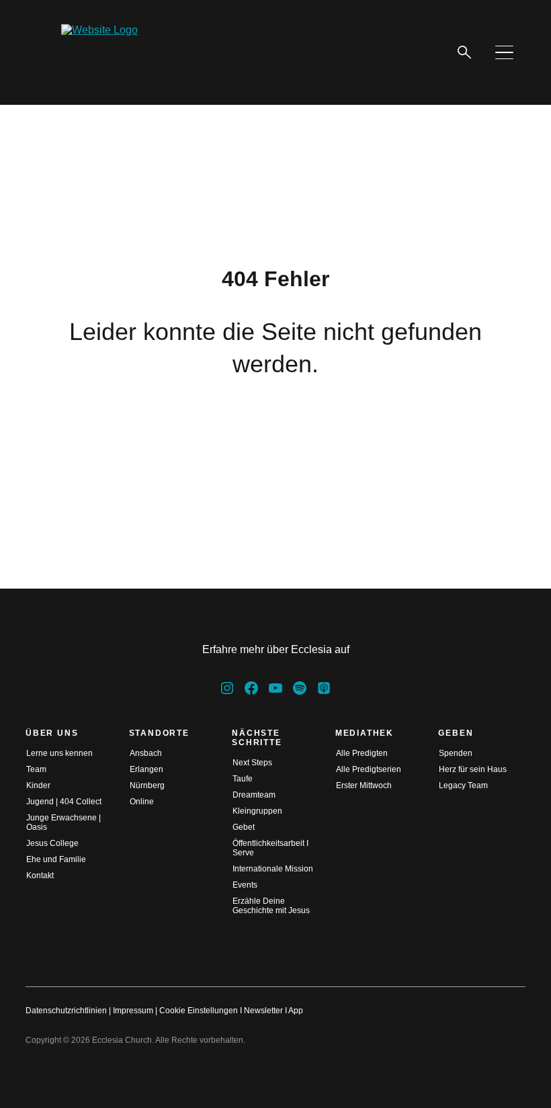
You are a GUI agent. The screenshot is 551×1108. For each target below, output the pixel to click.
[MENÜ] (503, 52)
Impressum (133, 1010)
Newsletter (263, 1010)
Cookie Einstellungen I (200, 1010)
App (295, 1010)
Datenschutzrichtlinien (66, 1010)
